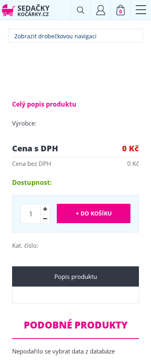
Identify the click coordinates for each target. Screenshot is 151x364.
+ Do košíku (94, 213)
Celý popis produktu (44, 104)
